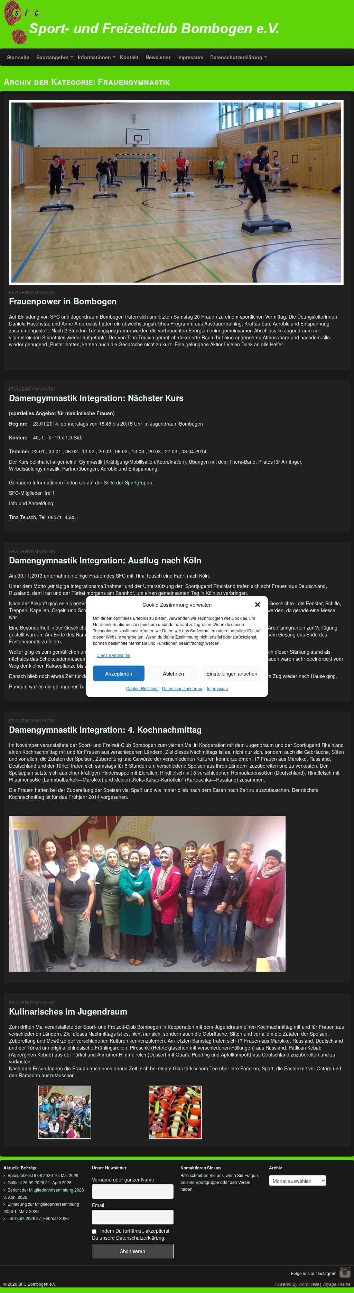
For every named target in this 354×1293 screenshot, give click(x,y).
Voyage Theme (336, 1284)
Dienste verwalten (113, 655)
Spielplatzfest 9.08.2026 (30, 1175)
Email (98, 1205)
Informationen (94, 57)
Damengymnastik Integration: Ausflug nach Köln (105, 560)
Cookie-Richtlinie (142, 688)
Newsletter (158, 57)
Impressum (217, 688)
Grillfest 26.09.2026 (26, 1182)
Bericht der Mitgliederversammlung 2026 (46, 1190)
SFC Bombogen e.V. (36, 1284)
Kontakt (129, 57)
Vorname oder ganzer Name (123, 1179)
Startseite (18, 57)
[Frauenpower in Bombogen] (176, 193)
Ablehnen (173, 673)
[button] (257, 604)
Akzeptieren (118, 673)
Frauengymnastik (32, 292)
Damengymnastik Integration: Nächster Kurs (96, 397)
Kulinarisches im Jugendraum (68, 1011)
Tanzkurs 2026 (21, 1218)
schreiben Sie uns (207, 1175)
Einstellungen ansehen (231, 673)
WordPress (308, 1284)
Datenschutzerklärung (183, 688)
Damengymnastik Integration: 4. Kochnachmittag (105, 729)
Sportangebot (52, 57)
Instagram (345, 1272)
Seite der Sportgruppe (128, 482)
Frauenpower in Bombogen (63, 301)
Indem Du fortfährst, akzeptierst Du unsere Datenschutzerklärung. (130, 1234)
